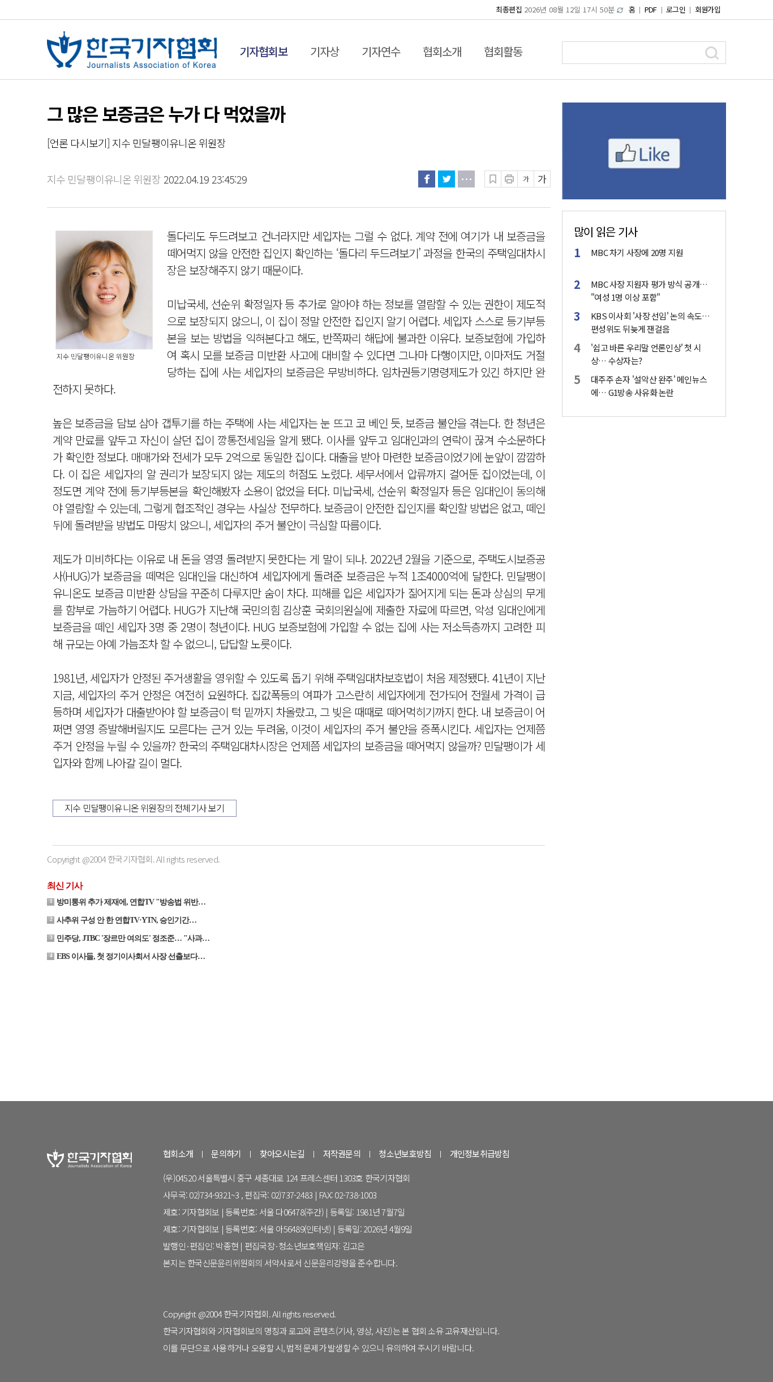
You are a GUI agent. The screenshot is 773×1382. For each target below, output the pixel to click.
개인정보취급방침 (480, 1153)
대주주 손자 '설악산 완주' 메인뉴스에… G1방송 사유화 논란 (649, 385)
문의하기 (226, 1153)
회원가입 (707, 9)
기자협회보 (263, 51)
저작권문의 (341, 1153)
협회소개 (442, 51)
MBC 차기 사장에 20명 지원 (637, 252)
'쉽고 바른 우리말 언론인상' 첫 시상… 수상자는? (646, 354)
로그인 (675, 9)
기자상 (324, 51)
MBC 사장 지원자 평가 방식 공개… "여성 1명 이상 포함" (649, 290)
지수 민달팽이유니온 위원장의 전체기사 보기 (145, 807)
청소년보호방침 (405, 1153)
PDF (651, 9)
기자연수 (381, 51)
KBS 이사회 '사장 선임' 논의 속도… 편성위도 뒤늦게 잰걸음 (650, 322)
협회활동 (503, 51)
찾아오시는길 (282, 1153)
